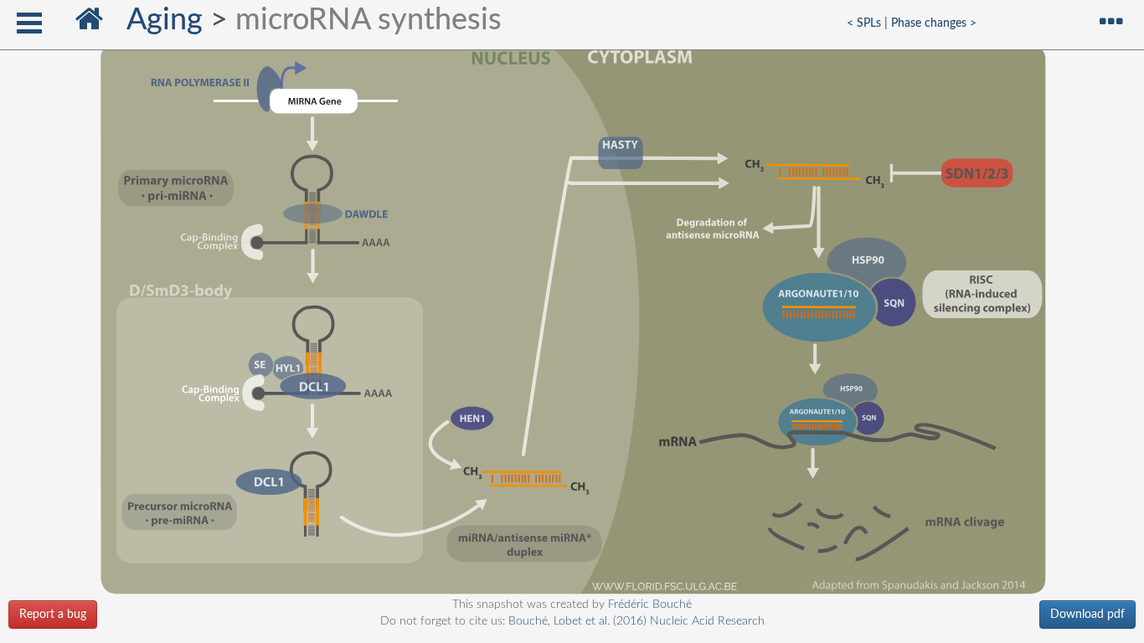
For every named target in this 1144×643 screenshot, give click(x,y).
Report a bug (52, 614)
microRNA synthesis (368, 20)
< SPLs (864, 23)
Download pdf (1087, 614)
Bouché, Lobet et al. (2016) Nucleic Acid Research (636, 621)
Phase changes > (934, 23)
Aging (164, 20)
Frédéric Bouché (650, 604)
